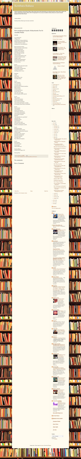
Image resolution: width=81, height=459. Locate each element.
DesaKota (54, 320)
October (55, 129)
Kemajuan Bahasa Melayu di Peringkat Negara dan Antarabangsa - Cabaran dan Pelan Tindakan (62, 58)
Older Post (46, 191)
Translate (55, 438)
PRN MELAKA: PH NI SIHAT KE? (62, 230)
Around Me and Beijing (57, 401)
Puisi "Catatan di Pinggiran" (58, 181)
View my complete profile (56, 208)
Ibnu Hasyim (55, 241)
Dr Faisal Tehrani (56, 415)
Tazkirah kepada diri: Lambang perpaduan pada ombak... (59, 159)
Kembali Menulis (61, 310)
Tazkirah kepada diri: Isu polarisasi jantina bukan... (60, 149)
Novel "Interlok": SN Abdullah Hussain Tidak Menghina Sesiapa (62, 48)
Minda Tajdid (55, 427)
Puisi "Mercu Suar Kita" (58, 164)
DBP (53, 90)
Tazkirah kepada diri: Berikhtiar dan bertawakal (60, 188)
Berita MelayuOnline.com (57, 225)
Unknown (54, 206)
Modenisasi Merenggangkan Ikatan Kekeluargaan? (61, 402)
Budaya (54, 87)
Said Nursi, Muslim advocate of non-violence (61, 299)
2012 (54, 200)
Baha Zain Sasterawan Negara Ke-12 (60, 146)
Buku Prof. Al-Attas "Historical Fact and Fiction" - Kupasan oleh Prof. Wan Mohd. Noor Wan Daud (62, 77)
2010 (54, 203)
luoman (42, 445)
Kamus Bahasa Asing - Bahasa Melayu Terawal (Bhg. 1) (59, 72)
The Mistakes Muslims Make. (58, 277)
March (55, 195)
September (56, 130)
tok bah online (55, 366)
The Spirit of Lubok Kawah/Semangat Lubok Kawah (59, 344)
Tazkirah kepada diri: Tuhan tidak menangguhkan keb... (59, 166)
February (55, 196)
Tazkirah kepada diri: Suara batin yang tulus (59, 162)
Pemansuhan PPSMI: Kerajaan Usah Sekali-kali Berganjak (62, 42)
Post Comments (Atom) (23, 193)
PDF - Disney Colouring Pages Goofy (59, 259)
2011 (54, 201)
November (56, 127)
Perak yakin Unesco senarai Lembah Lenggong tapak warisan (61, 391)
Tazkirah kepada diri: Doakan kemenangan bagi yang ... (59, 191)
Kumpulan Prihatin (56, 421)
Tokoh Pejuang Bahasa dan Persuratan (31, 156)
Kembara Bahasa (24, 5)
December (56, 126)
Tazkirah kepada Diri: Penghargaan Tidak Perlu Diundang (59, 63)
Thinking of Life (56, 376)
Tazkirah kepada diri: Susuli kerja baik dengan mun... (59, 157)
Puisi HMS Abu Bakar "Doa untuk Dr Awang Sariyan (60, 139)
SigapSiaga (55, 285)
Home (31, 191)
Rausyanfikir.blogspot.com (58, 413)
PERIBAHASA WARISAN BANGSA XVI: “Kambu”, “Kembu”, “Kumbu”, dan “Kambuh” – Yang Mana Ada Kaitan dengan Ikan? (59, 288)
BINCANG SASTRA (56, 226)
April (55, 193)
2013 (54, 124)
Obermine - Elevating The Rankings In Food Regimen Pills (59, 269)
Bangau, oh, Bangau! (61, 66)
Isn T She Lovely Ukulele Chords (58, 249)
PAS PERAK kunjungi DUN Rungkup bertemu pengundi (61, 355)
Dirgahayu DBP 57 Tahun (58, 178)
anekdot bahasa (55, 84)
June (55, 135)
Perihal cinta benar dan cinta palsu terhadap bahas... (59, 169)
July (55, 134)
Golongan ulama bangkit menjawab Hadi (61, 215)
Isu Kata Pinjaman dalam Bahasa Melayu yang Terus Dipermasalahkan (60, 36)
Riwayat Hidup (55, 100)
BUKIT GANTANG (56, 388)
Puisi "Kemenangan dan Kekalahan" (60, 186)
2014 (54, 123)
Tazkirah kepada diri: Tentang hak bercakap (59, 142)
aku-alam (54, 429)
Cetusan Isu (55, 88)
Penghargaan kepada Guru (58, 180)
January (55, 198)
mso (53, 213)
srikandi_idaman (56, 309)
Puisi (24, 156)
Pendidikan (21, 156)
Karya (54, 93)
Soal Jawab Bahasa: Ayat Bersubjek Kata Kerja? (60, 184)
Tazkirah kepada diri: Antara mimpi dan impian (60, 154)
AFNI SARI (55, 328)
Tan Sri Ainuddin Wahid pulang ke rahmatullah (60, 151)
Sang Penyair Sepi (56, 249)
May (55, 137)
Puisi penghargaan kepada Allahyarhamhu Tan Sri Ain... (59, 144)
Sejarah (54, 101)
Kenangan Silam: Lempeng (57, 39)
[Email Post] (27, 155)
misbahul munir (56, 353)
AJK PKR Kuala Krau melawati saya (59, 345)
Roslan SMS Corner (56, 229)
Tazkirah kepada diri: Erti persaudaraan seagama (58, 176)
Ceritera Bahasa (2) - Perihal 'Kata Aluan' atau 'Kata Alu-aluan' (58, 54)
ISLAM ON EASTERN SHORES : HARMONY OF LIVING (59, 258)
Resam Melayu (55, 424)
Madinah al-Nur (56, 297)
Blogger (49, 445)
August (55, 132)
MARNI (54, 267)
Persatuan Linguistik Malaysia (58, 96)
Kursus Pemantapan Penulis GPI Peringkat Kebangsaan (61, 330)
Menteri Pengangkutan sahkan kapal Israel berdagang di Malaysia (61, 378)
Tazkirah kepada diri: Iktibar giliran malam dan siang (60, 174)
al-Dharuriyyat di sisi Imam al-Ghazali (59, 337)
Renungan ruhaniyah (56, 98)
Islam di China (55, 91)
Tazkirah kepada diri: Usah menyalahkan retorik (58, 171)
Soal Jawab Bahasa (56, 103)
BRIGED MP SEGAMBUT (58, 418)
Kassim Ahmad (56, 276)
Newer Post (17, 191)
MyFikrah (55, 337)
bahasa (18, 156)
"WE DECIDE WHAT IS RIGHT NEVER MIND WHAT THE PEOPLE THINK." (59, 368)
